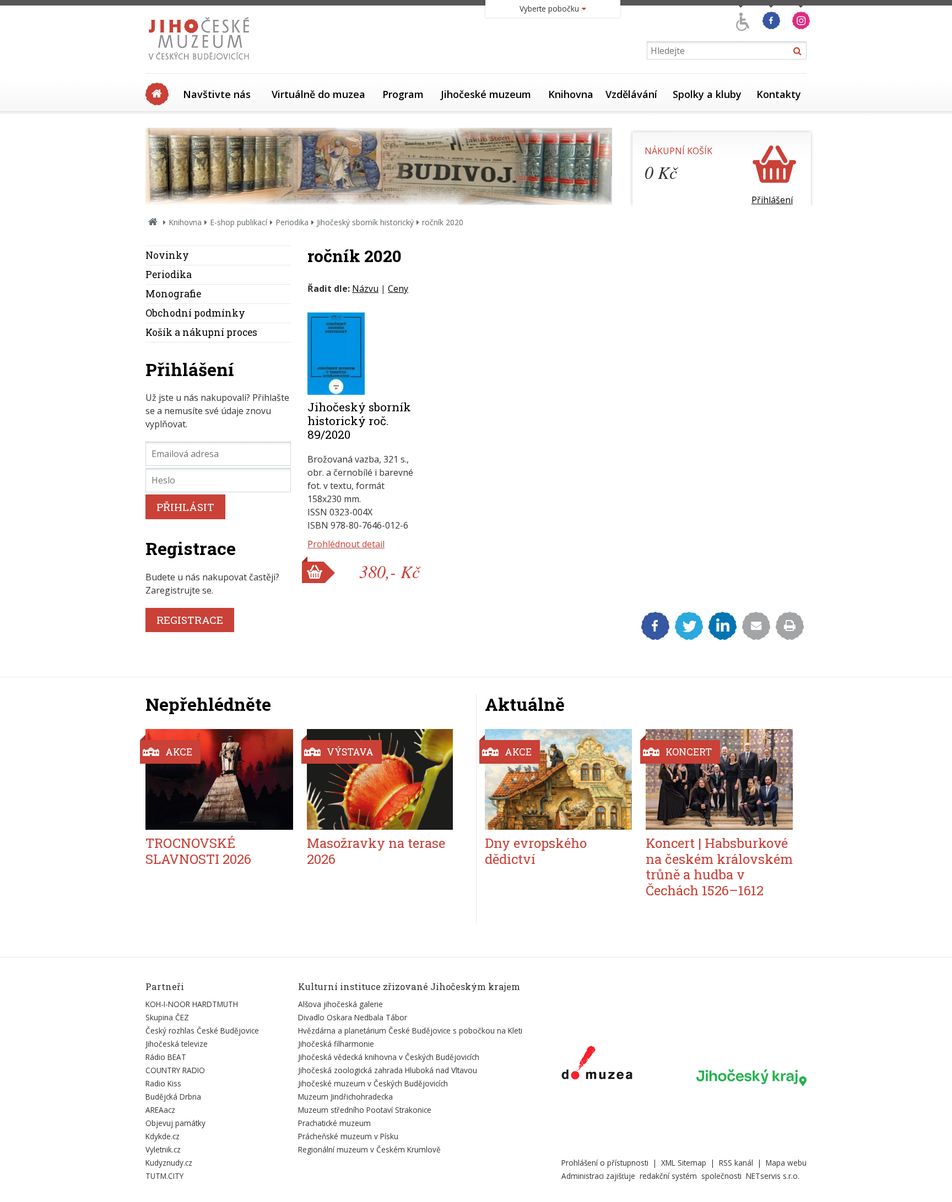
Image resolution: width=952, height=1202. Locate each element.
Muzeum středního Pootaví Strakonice (364, 1110)
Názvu (365, 288)
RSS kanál (736, 1162)
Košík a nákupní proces (201, 332)
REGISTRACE (189, 620)
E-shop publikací (238, 222)
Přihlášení (772, 200)
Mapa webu (786, 1162)
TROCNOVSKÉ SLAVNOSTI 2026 (198, 851)
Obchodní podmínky (195, 313)
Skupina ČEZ (167, 1017)
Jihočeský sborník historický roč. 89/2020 (359, 420)
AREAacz (160, 1110)
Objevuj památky (175, 1123)
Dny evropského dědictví (536, 851)
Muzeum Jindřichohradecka (345, 1096)
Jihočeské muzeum (486, 94)
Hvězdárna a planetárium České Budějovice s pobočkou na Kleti (410, 1030)
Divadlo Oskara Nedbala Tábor (352, 1017)
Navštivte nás (217, 94)
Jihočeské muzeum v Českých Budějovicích (373, 1083)
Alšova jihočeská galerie (340, 1004)
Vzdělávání (631, 94)
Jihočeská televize (176, 1043)
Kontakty (778, 94)
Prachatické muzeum (334, 1123)
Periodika (292, 222)
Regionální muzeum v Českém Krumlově (369, 1149)
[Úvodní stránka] (201, 63)
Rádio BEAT (165, 1057)
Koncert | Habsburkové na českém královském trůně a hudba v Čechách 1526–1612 (719, 866)
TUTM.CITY (164, 1176)
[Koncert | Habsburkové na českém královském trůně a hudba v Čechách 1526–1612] (719, 779)
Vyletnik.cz (163, 1149)
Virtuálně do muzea (318, 94)
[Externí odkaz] (596, 1065)
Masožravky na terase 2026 (376, 851)
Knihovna (570, 94)
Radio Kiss (163, 1083)
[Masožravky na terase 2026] (381, 779)
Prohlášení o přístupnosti (604, 1162)
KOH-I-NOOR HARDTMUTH (191, 1004)
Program (403, 94)
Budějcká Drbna (173, 1096)
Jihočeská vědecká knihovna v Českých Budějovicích (388, 1057)
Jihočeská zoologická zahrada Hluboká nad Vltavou (387, 1070)
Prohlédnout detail (346, 544)
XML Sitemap (683, 1162)
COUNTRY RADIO (175, 1070)
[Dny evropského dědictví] (558, 779)
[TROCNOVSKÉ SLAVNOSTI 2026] (219, 779)
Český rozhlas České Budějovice (202, 1030)
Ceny (398, 288)
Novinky (167, 255)
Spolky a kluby (707, 94)
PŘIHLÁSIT (185, 507)
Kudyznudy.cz (168, 1162)
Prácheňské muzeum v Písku (348, 1136)
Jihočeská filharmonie (336, 1043)
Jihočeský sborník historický (365, 222)
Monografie (173, 293)
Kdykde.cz (162, 1136)
